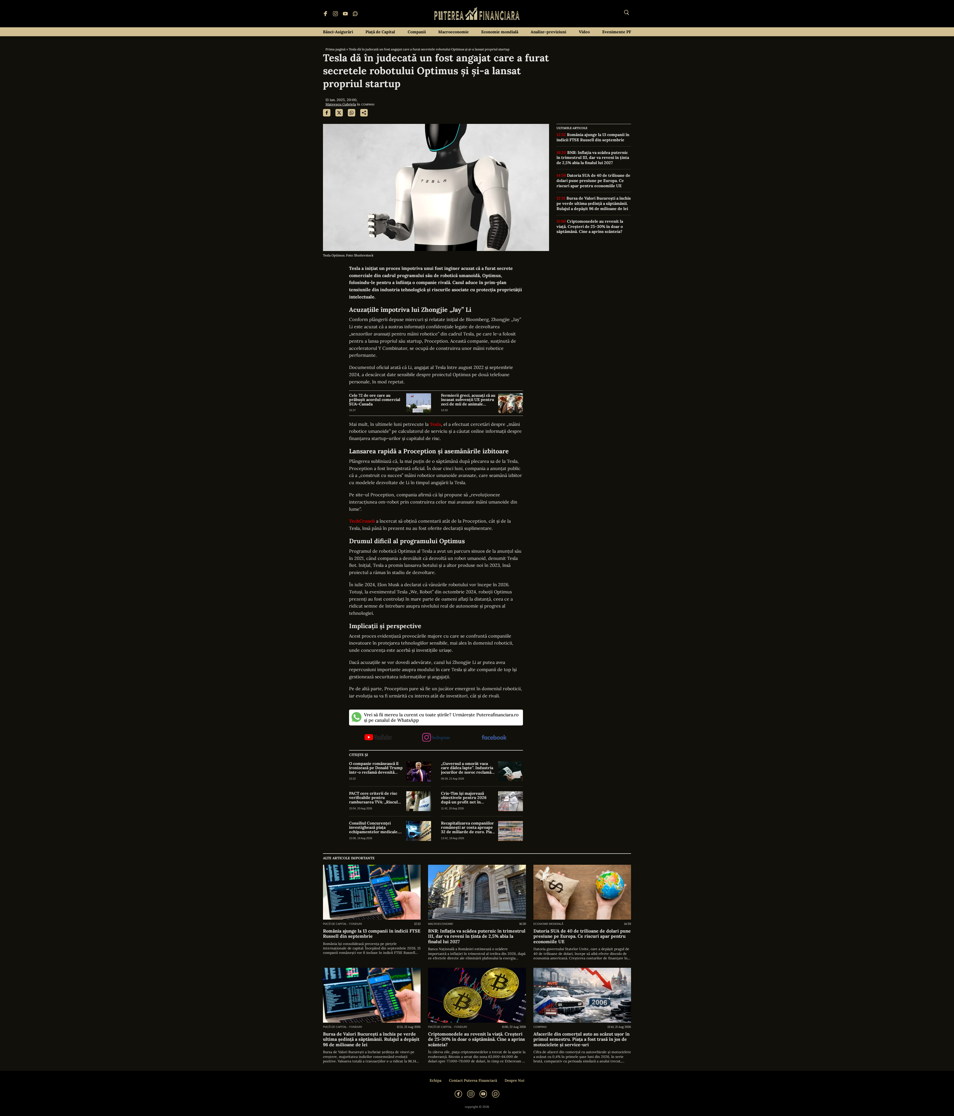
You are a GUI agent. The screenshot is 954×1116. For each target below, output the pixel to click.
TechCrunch (362, 521)
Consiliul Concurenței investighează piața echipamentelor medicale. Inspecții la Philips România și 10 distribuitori (375, 827)
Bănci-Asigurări (338, 31)
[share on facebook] (326, 112)
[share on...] (364, 112)
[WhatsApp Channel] (355, 13)
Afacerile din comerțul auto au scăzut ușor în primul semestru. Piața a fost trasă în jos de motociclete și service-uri (581, 1039)
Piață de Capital (380, 31)
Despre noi (514, 1080)
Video (584, 31)
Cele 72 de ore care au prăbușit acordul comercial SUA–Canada (374, 399)
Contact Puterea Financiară (473, 1080)
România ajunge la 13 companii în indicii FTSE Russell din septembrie (592, 137)
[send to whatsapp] (351, 112)
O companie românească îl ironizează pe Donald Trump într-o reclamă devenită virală (376, 768)
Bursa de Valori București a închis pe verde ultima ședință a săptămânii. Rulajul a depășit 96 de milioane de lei (593, 203)
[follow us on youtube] (378, 737)
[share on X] (339, 112)
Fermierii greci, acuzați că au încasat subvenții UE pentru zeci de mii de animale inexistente (468, 399)
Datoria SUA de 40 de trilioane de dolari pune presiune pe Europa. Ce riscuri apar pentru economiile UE (593, 180)
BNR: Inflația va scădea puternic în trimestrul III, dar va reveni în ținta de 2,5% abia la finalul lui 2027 (592, 157)
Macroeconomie (453, 31)
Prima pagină (335, 49)
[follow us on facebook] (494, 738)
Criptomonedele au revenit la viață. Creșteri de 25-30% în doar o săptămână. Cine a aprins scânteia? (589, 226)
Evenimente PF (616, 31)
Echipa (435, 1080)
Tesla (435, 424)
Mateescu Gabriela (340, 104)
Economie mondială (499, 31)
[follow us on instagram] (436, 738)
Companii (417, 31)
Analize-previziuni (548, 31)
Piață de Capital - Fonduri (342, 923)
